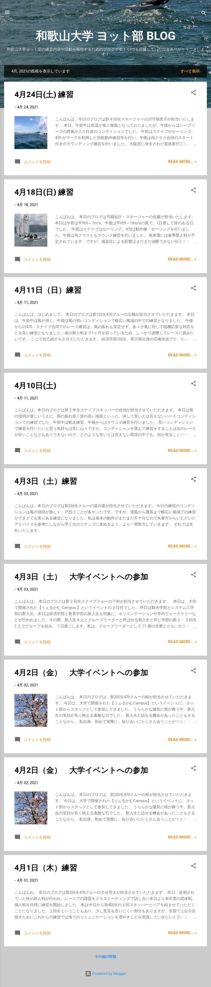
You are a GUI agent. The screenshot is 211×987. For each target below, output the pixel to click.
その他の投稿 (105, 956)
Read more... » (182, 161)
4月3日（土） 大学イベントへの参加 (81, 576)
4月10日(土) (35, 385)
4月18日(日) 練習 (44, 192)
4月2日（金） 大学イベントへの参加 (81, 672)
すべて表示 (190, 71)
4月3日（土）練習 (45, 481)
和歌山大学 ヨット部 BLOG (105, 36)
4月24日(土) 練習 (44, 94)
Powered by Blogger (108, 973)
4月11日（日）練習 (48, 289)
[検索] (204, 14)
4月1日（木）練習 (45, 867)
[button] (193, 93)
